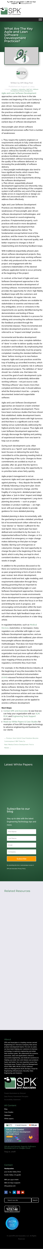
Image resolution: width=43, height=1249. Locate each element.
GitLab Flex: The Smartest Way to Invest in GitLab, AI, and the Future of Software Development (21, 1002)
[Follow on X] (10, 1192)
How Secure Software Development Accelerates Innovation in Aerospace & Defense (21, 963)
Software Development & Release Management (24, 90)
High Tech (29, 89)
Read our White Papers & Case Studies (20, 722)
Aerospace (14, 89)
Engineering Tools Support (24, 716)
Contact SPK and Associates (15, 711)
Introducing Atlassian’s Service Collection (19, 796)
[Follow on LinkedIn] (14, 1192)
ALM (37, 713)
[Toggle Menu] (40, 19)
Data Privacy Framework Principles (16, 1096)
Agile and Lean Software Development (19, 93)
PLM (5, 716)
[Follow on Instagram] (18, 1192)
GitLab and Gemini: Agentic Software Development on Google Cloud (20, 923)
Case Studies (8, 1112)
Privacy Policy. (22, 868)
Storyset (23, 1093)
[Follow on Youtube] (22, 1192)
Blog (5, 1109)
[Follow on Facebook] (6, 1192)
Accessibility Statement (12, 1099)
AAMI (4, 677)
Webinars (7, 1115)
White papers (9, 1118)
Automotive (22, 89)
